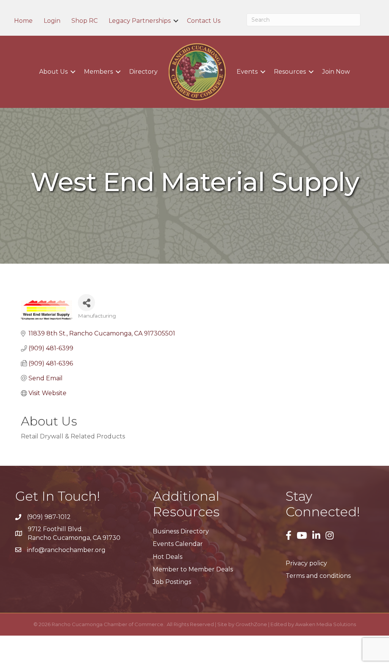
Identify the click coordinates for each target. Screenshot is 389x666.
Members (98, 71)
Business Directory (181, 531)
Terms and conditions (318, 575)
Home (23, 21)
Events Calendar (178, 543)
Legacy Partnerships (140, 21)
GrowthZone (251, 624)
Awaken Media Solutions (325, 624)
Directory (143, 71)
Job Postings (172, 581)
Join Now (336, 71)
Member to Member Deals (193, 569)
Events (247, 71)
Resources (290, 71)
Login (52, 21)
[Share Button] (86, 302)
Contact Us (203, 21)
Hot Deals (167, 556)
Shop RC (84, 21)
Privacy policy (306, 563)
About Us (53, 71)
